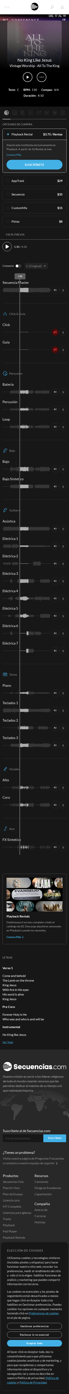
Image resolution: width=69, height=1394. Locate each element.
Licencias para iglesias (17, 1212)
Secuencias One (13, 1181)
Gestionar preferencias (34, 1326)
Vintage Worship (22, 66)
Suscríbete (34, 164)
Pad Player (10, 1231)
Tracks (7, 1219)
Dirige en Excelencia (47, 1188)
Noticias (39, 1222)
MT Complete (12, 1206)
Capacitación (43, 1194)
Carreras (40, 1216)
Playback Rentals (14, 1237)
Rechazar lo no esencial (34, 1334)
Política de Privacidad (33, 1382)
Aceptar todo (34, 1343)
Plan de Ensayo (13, 1194)
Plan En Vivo (11, 1188)
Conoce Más (14, 154)
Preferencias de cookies (44, 1313)
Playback (9, 1225)
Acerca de (40, 1210)
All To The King (48, 66)
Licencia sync (11, 1200)
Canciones (41, 1181)
